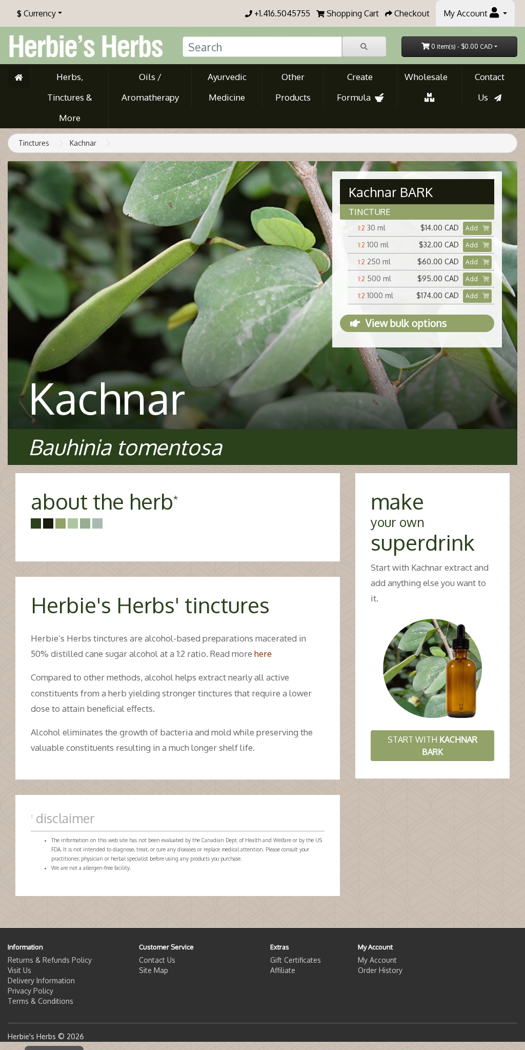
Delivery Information (41, 980)
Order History (380, 970)
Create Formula (356, 87)
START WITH (432, 745)
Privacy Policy (30, 990)
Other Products (293, 87)
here (263, 653)
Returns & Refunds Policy (50, 960)
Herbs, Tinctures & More (69, 97)
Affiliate (282, 970)
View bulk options (406, 323)
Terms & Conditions (40, 1001)
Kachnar (83, 143)
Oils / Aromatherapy (150, 87)
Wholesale (429, 76)
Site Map (153, 970)
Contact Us (489, 87)
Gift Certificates (295, 960)
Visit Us (19, 970)
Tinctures (33, 143)
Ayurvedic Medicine (227, 87)
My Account (377, 960)
